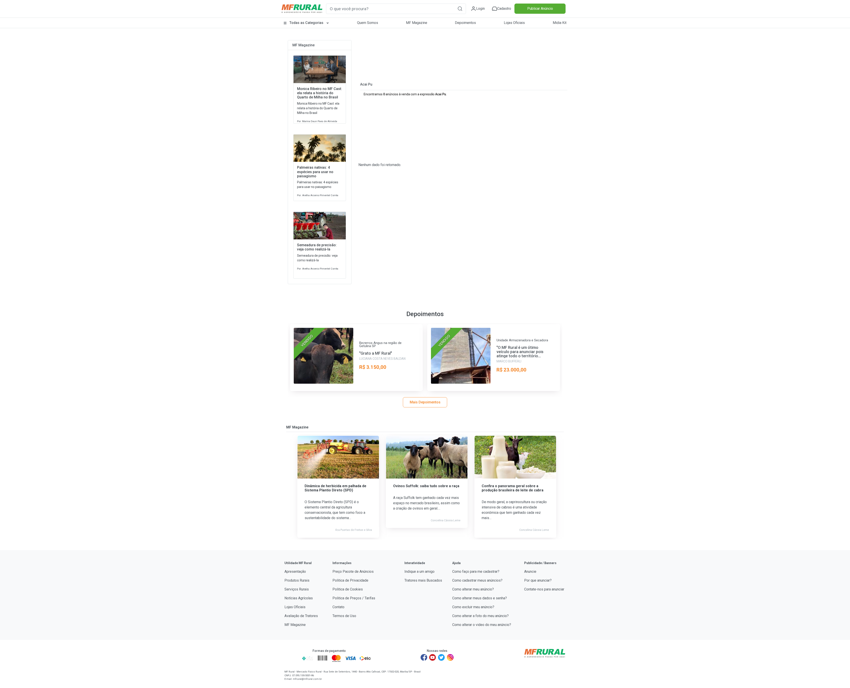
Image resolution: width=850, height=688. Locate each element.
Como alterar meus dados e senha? (479, 598)
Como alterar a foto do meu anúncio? (480, 616)
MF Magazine (416, 23)
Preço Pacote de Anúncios (353, 571)
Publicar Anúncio (540, 8)
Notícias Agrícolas (298, 598)
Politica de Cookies (347, 589)
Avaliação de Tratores (301, 616)
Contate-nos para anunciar (544, 589)
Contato (338, 607)
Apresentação (295, 571)
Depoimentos (465, 23)
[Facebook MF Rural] (423, 657)
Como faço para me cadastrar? (475, 571)
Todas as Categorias (306, 23)
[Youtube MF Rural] (432, 657)
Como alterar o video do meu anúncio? (481, 625)
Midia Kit (559, 23)
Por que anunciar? (538, 580)
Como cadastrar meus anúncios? (477, 580)
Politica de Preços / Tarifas (353, 598)
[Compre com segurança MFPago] (291, 658)
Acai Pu (366, 84)
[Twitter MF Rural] (441, 657)
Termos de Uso (344, 616)
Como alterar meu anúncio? (473, 589)
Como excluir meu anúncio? (473, 607)
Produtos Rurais (296, 580)
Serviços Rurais (296, 589)
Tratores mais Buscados (423, 580)
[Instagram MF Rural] (450, 657)
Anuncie (530, 571)
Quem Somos (367, 23)
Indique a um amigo (419, 571)
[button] (460, 9)
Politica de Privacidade (350, 580)
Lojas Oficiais (514, 23)
